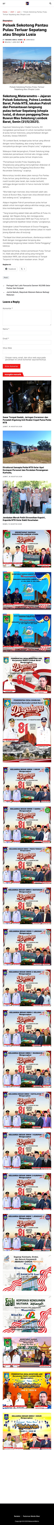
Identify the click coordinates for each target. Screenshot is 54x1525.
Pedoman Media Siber (31, 1516)
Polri (6, 277)
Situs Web (7, 348)
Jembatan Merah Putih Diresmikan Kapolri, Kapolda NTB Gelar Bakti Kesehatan (24, 518)
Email (6, 339)
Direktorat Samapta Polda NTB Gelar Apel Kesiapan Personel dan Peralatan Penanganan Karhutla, (25, 470)
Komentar (8, 308)
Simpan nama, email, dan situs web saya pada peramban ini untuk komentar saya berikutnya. (25, 359)
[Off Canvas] (4, 3)
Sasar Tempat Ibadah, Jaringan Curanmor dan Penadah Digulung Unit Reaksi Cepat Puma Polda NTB (27, 420)
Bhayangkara (7, 20)
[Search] (50, 3)
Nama (6, 329)
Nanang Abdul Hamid (14, 40)
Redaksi (17, 1516)
